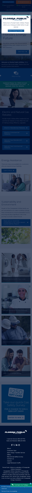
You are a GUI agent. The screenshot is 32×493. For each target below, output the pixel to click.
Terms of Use (5, 491)
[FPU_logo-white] (16, 430)
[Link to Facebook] (11, 445)
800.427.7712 (21, 439)
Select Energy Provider (15, 30)
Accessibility (13, 491)
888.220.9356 (22, 440)
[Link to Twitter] (14, 445)
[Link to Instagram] (19, 445)
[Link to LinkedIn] (16, 445)
